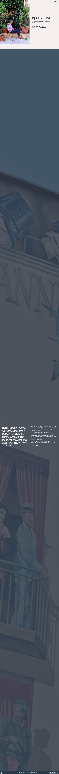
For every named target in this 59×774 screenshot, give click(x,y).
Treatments (42, 27)
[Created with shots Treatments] (3, 772)
